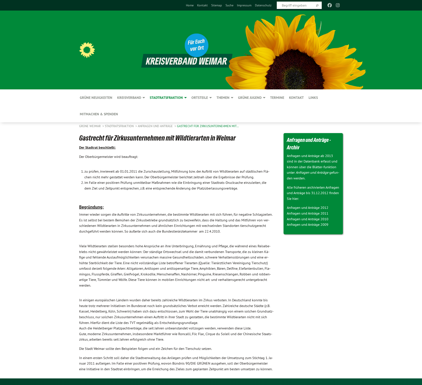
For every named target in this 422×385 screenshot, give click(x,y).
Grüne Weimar (90, 126)
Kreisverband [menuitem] (129, 97)
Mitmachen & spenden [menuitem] (99, 114)
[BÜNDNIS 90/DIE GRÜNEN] (87, 50)
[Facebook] (330, 5)
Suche (229, 5)
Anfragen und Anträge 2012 (307, 207)
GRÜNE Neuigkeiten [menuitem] (96, 97)
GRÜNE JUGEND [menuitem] (250, 97)
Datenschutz (263, 5)
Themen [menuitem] (222, 97)
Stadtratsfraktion (120, 126)
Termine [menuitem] (277, 97)
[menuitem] (190, 5)
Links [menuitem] (313, 97)
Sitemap (216, 5)
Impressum (244, 5)
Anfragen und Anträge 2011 (307, 213)
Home (190, 5)
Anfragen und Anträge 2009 (307, 224)
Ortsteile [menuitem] (199, 97)
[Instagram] (337, 5)
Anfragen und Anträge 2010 (307, 219)
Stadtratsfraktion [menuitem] (166, 97)
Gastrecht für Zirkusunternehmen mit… (208, 126)
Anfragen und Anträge (156, 126)
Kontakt (202, 5)
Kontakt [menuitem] (296, 97)
